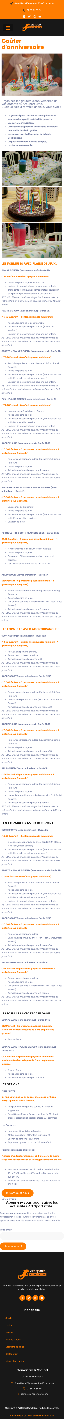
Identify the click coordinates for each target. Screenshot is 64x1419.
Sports (8, 1318)
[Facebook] (24, 16)
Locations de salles (14, 1346)
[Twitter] (29, 16)
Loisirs (8, 1325)
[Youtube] (40, 16)
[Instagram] (34, 16)
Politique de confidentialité (41, 1415)
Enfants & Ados (13, 1339)
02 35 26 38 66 (34, 10)
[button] (8, 27)
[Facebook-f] (22, 1298)
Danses (9, 1332)
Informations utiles (14, 1361)
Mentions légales (18, 1415)
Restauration (11, 1354)
